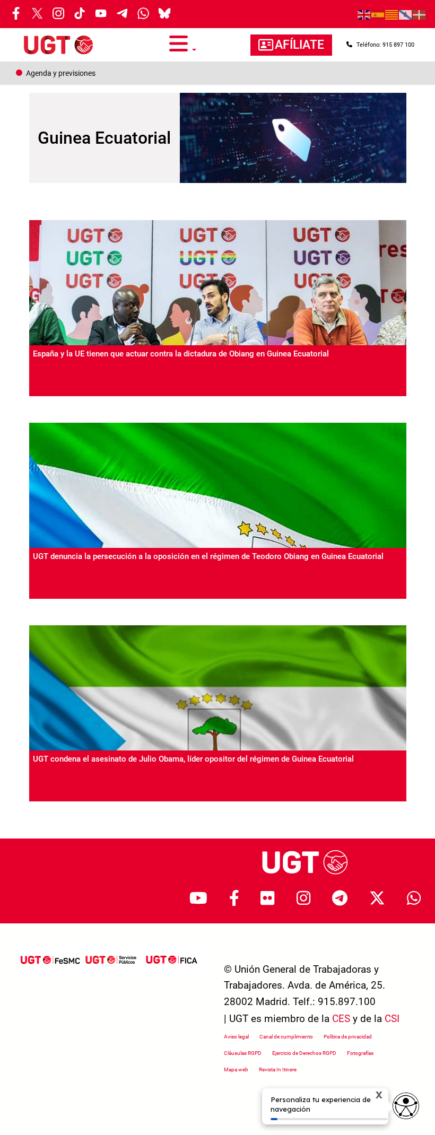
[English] (364, 14)
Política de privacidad (348, 1037)
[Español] (378, 14)
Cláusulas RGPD (243, 1053)
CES (341, 1018)
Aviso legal (236, 1037)
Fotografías (360, 1053)
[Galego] (406, 14)
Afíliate (299, 45)
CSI (392, 1018)
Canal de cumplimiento (286, 1037)
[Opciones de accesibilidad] (406, 1106)
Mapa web (236, 1069)
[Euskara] (420, 14)
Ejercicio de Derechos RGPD (304, 1053)
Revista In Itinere (278, 1069)
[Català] (392, 14)
